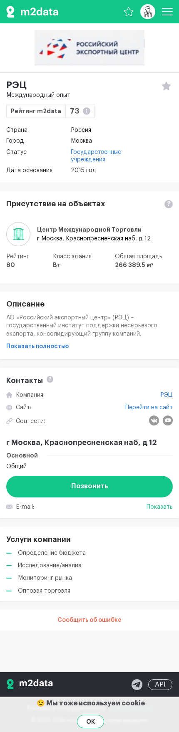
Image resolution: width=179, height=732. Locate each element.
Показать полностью (37, 346)
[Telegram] (137, 684)
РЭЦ (166, 395)
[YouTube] (168, 420)
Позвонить (89, 486)
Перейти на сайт (149, 408)
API (160, 684)
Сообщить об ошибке (89, 620)
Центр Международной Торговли (89, 229)
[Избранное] (129, 11)
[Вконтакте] (154, 420)
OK (90, 722)
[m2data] (32, 11)
